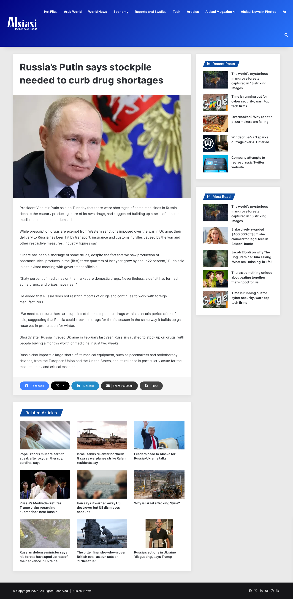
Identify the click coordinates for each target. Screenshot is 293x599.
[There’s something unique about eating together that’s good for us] (215, 278)
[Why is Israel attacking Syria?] (159, 484)
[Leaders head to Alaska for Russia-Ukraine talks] (159, 435)
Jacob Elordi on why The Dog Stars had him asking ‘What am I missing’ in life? (251, 257)
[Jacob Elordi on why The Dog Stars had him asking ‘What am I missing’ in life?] (215, 258)
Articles (193, 11)
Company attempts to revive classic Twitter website (248, 162)
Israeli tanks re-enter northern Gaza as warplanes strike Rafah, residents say (102, 458)
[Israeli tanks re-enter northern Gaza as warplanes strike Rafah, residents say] (102, 435)
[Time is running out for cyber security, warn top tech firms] (215, 102)
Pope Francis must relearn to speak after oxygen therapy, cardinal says (42, 458)
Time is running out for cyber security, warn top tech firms (250, 101)
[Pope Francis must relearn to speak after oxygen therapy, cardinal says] (45, 435)
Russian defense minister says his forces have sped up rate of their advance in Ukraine (44, 556)
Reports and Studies (150, 11)
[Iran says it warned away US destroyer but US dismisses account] (102, 484)
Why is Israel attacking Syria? (157, 503)
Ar (284, 11)
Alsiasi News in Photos (258, 11)
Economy (121, 11)
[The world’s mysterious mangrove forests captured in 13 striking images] (215, 80)
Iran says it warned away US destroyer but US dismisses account (98, 507)
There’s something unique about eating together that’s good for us (251, 277)
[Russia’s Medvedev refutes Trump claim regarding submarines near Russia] (45, 484)
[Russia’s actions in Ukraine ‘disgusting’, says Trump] (159, 533)
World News (97, 11)
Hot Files (50, 11)
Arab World (73, 11)
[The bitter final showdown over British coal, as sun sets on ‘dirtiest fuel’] (102, 533)
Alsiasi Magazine (218, 11)
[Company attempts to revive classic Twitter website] (215, 163)
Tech (176, 11)
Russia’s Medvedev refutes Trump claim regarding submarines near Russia (40, 507)
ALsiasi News (82, 591)
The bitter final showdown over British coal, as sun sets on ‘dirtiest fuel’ (101, 556)
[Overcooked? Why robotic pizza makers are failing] (215, 123)
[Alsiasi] (22, 23)
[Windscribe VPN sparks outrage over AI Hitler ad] (215, 143)
